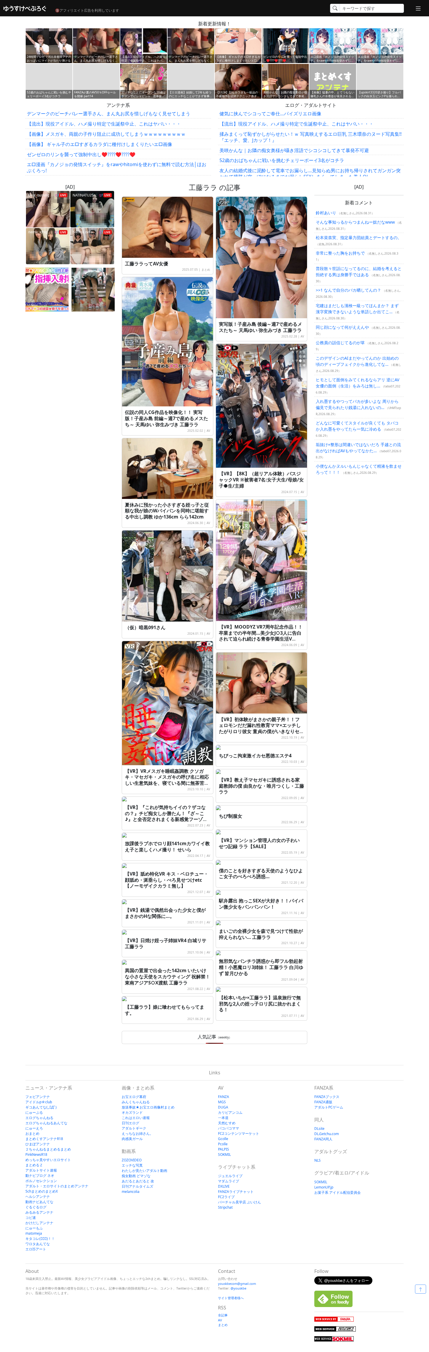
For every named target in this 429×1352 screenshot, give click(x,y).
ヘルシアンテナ (37, 1196)
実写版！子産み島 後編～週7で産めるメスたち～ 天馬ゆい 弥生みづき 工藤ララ (260, 327)
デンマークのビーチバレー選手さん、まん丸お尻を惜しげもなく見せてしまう (108, 113)
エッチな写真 (132, 1165)
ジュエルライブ (230, 1175)
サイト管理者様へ (231, 1298)
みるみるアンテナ (39, 1212)
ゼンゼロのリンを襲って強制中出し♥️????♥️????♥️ (81, 154)
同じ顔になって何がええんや (342, 327)
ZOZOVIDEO (132, 1160)
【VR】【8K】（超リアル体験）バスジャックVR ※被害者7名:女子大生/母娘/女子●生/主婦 (261, 479)
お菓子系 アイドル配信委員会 (337, 1192)
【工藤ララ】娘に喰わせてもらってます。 (164, 1010)
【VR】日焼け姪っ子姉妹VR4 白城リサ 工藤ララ (165, 943)
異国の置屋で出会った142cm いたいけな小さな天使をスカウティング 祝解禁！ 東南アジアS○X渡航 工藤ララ (167, 976)
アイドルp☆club (38, 1101)
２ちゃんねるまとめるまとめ (48, 1149)
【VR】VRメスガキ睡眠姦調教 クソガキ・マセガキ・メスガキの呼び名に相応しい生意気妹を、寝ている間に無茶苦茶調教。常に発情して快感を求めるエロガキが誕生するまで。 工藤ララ (167, 783)
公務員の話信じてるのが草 (340, 342)
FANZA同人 (323, 1139)
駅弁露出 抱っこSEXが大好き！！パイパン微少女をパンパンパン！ (261, 903)
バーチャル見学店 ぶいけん (239, 1202)
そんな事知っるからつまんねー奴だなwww (355, 222)
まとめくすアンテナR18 (44, 1138)
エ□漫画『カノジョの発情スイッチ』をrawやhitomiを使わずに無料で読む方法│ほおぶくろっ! (116, 167)
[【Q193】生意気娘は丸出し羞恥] (93, 290)
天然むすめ (227, 1122)
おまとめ (32, 1133)
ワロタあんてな (37, 1243)
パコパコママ (228, 1128)
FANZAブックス (326, 1096)
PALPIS (223, 1149)
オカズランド (132, 1112)
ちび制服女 (230, 816)
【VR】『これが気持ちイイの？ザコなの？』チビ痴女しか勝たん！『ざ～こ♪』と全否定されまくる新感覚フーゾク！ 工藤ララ (165, 816)
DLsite (319, 1128)
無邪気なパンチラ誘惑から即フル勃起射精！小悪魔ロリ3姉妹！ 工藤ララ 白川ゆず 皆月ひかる (261, 967)
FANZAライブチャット (236, 1191)
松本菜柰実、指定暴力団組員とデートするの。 (359, 237)
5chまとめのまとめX (41, 1191)
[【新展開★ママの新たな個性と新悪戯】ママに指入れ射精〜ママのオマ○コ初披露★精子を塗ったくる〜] (47, 290)
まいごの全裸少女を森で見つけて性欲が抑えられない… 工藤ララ (261, 934)
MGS (222, 1101)
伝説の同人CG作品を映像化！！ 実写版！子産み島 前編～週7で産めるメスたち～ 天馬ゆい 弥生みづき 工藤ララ (166, 418)
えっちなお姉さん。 (137, 1133)
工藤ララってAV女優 (146, 263)
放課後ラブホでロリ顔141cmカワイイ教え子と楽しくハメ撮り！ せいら (167, 846)
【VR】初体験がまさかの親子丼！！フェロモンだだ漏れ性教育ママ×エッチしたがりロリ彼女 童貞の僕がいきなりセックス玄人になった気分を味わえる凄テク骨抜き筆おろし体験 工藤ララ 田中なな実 (261, 734)
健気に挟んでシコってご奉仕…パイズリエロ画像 (270, 113)
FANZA (223, 1096)
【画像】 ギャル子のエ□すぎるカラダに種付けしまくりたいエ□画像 (99, 144)
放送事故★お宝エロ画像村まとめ (148, 1107)
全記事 (223, 1315)
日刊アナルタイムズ (137, 1186)
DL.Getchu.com (326, 1133)
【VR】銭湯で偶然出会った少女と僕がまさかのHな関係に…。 (165, 913)
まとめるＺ (34, 1165)
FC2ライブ (226, 1196)
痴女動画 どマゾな (136, 1175)
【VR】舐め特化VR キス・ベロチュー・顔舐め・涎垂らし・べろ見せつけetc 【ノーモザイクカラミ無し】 (166, 880)
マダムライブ (228, 1181)
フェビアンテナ (37, 1096)
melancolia (130, 1191)
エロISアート (35, 1249)
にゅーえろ (34, 1128)
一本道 (223, 1117)
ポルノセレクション (41, 1180)
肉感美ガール (132, 1138)
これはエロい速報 (136, 1117)
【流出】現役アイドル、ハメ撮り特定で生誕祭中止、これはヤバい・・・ (104, 124)
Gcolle (223, 1138)
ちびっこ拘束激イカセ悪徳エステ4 (255, 755)
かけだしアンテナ (39, 1222)
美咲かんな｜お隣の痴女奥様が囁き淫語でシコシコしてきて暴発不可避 (294, 150)
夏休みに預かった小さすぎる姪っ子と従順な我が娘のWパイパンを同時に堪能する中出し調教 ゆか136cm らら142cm (167, 511)
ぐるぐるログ (35, 1207)
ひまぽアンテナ (37, 1144)
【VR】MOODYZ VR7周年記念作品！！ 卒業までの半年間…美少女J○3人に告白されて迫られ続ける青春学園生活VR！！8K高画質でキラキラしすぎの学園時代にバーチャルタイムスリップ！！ (261, 639)
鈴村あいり (326, 212)
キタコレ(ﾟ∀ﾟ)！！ (40, 1238)
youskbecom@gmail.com (237, 1283)
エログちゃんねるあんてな (46, 1122)
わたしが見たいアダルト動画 (144, 1170)
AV (302, 336)
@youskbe (238, 1288)
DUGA (223, 1107)
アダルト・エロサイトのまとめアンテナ (56, 1186)
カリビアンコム (230, 1112)
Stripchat (225, 1207)
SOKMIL (224, 1154)
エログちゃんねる (39, 1117)
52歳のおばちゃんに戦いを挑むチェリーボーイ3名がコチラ (281, 160)
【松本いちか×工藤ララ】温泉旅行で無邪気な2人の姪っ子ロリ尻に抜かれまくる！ (260, 1003)
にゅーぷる (34, 1112)
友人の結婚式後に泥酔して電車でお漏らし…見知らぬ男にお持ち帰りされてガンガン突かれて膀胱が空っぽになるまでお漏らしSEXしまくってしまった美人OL (310, 173)
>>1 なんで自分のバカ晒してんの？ (348, 290)
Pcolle (223, 1144)
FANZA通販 (323, 1101)
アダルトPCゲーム (328, 1107)
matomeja (33, 1233)
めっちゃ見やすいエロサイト (48, 1159)
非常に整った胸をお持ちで (340, 253)
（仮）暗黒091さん (145, 627)
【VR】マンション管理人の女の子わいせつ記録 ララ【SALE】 (259, 843)
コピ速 (30, 1217)
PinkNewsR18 (36, 1154)
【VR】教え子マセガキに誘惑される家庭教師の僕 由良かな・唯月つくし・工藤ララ (261, 786)
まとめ (205, 269)
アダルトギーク (134, 1128)
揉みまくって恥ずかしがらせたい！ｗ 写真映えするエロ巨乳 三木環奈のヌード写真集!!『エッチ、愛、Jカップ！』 (310, 137)
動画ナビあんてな (39, 1201)
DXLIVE (224, 1186)
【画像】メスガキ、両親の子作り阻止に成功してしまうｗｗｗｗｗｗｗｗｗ (106, 134)
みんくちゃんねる (136, 1101)
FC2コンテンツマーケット (238, 1133)
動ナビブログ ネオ (39, 1175)
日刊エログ (130, 1122)
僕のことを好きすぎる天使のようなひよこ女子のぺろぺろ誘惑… (261, 873)
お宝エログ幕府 (134, 1096)
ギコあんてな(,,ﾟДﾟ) (41, 1107)
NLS (317, 1160)
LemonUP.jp (323, 1187)
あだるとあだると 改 (138, 1181)
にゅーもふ (34, 1228)
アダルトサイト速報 (41, 1170)
